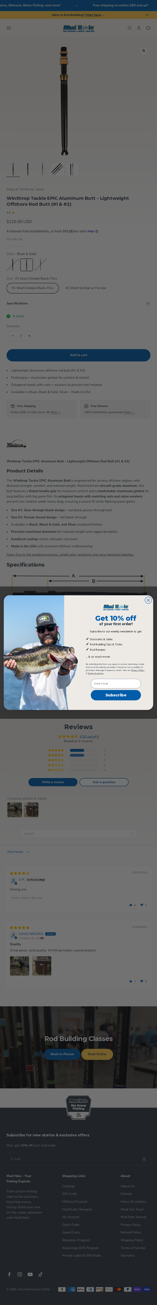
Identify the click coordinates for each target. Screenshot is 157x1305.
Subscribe (115, 695)
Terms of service (95, 673)
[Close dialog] (148, 600)
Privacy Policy (138, 670)
